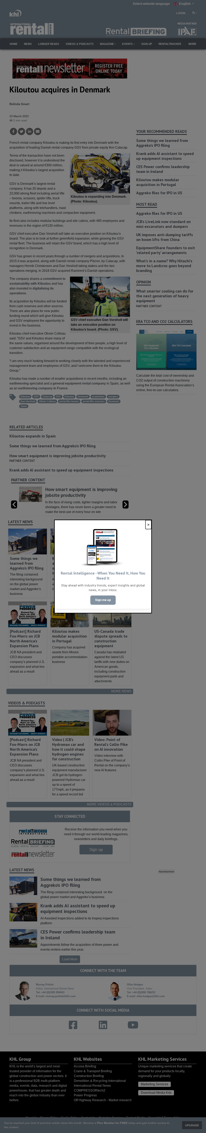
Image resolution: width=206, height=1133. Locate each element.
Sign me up (103, 600)
